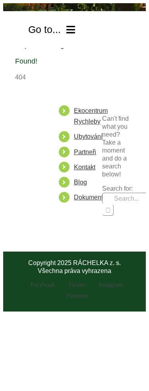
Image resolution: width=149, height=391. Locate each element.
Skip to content (24, 7)
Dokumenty (90, 197)
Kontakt (84, 167)
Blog (80, 182)
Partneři (85, 152)
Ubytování (88, 136)
